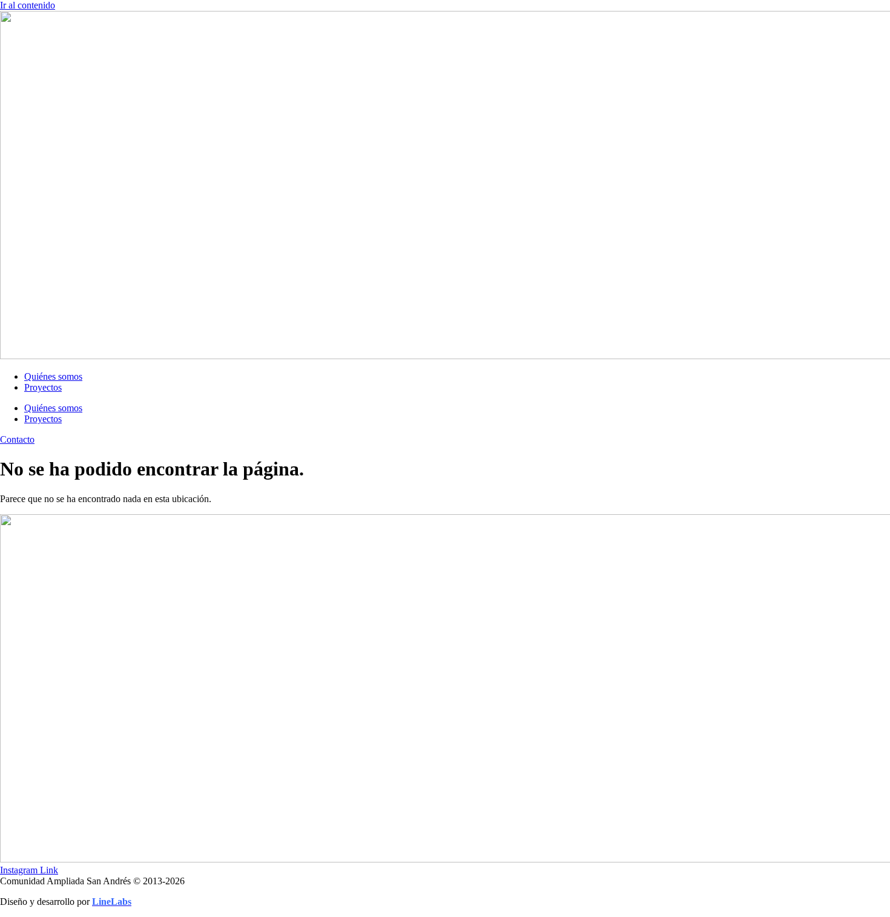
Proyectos (43, 387)
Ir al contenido (27, 5)
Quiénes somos (53, 376)
